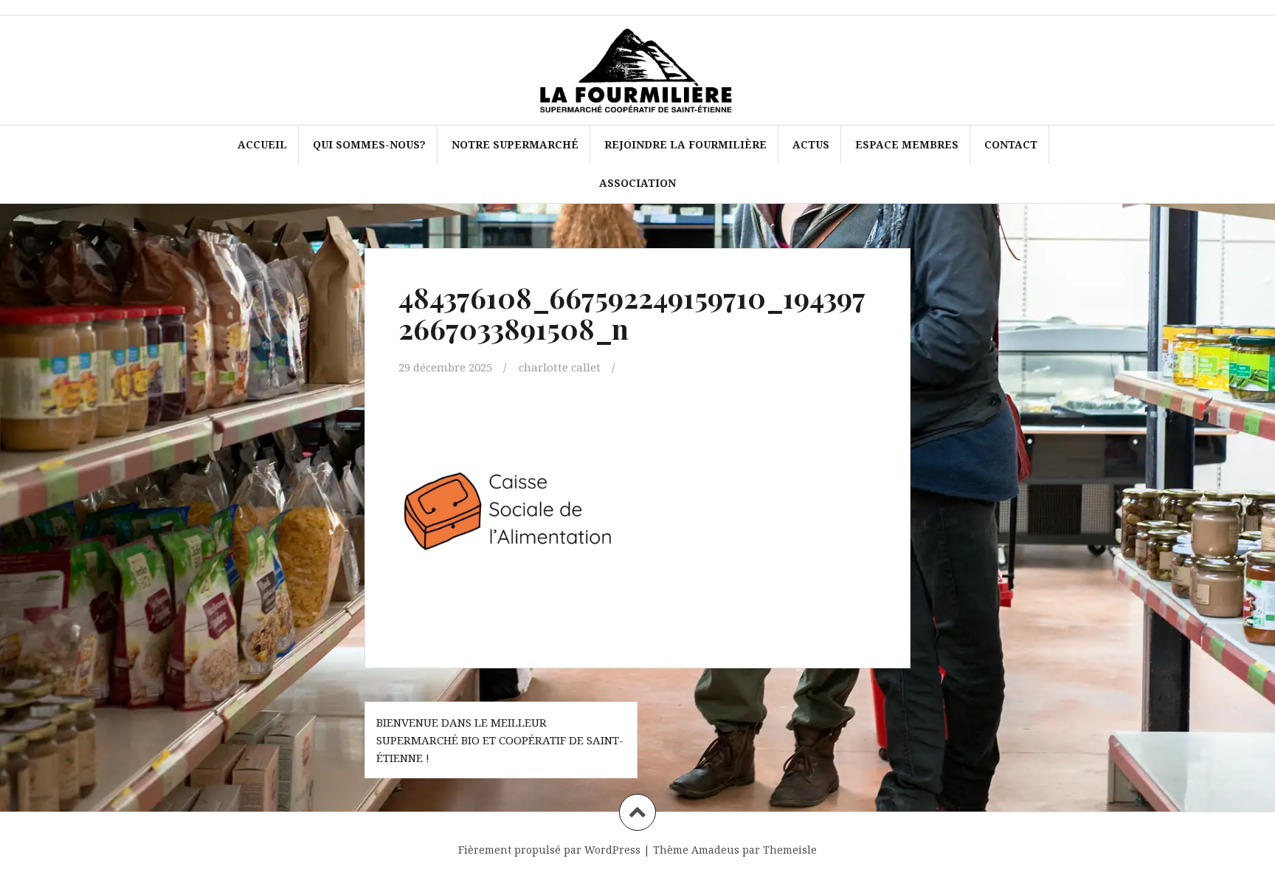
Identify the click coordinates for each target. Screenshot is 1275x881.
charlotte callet (560, 367)
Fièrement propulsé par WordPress (549, 850)
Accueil (262, 144)
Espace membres (906, 144)
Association (637, 183)
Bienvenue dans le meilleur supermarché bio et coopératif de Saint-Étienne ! (499, 740)
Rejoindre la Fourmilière (685, 144)
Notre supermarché (515, 144)
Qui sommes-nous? (369, 144)
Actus (810, 144)
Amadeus (715, 850)
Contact (1010, 144)
